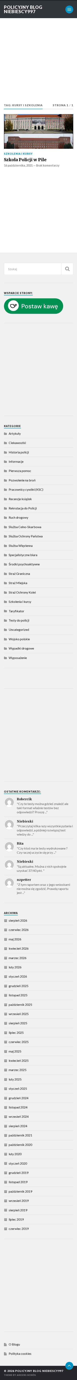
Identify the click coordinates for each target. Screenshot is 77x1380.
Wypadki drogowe (21, 648)
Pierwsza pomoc (20, 471)
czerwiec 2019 (19, 1228)
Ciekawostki (17, 443)
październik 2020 (20, 1144)
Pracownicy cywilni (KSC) (26, 489)
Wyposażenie (18, 658)
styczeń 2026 (18, 976)
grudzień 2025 (18, 986)
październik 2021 (20, 1135)
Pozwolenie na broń (22, 480)
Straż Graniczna (19, 573)
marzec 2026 (17, 958)
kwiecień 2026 (19, 948)
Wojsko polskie (19, 639)
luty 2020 (15, 1154)
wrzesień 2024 (19, 1116)
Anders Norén (26, 1375)
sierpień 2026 (18, 920)
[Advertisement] (38, 62)
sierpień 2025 (18, 1023)
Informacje (16, 461)
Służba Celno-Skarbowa (25, 527)
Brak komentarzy (47, 165)
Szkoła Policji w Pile (25, 159)
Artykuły (15, 433)
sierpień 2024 (18, 1126)
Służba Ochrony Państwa (26, 536)
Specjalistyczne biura (23, 555)
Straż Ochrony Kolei (22, 592)
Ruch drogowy (18, 517)
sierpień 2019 (18, 1210)
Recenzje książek (20, 499)
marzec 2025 (17, 1070)
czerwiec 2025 (19, 1042)
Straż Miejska (18, 583)
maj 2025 (15, 1051)
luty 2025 (15, 1079)
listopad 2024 (18, 1107)
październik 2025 (20, 1004)
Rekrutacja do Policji (23, 508)
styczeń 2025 (18, 1088)
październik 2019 (20, 1191)
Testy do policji (19, 620)
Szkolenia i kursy (18, 153)
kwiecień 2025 (19, 1060)
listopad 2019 (18, 1182)
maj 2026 (15, 939)
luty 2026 (15, 967)
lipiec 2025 (16, 1032)
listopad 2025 (18, 995)
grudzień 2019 (18, 1172)
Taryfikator (16, 611)
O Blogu (14, 1344)
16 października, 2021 (18, 165)
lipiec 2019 (16, 1219)
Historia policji (19, 452)
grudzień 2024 (18, 1098)
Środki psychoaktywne (24, 564)
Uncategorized (19, 629)
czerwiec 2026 (19, 929)
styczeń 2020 (18, 1163)
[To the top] (69, 1366)
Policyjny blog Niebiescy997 (23, 9)
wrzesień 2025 (19, 1014)
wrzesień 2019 (19, 1200)
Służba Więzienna (21, 545)
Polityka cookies (20, 1353)
